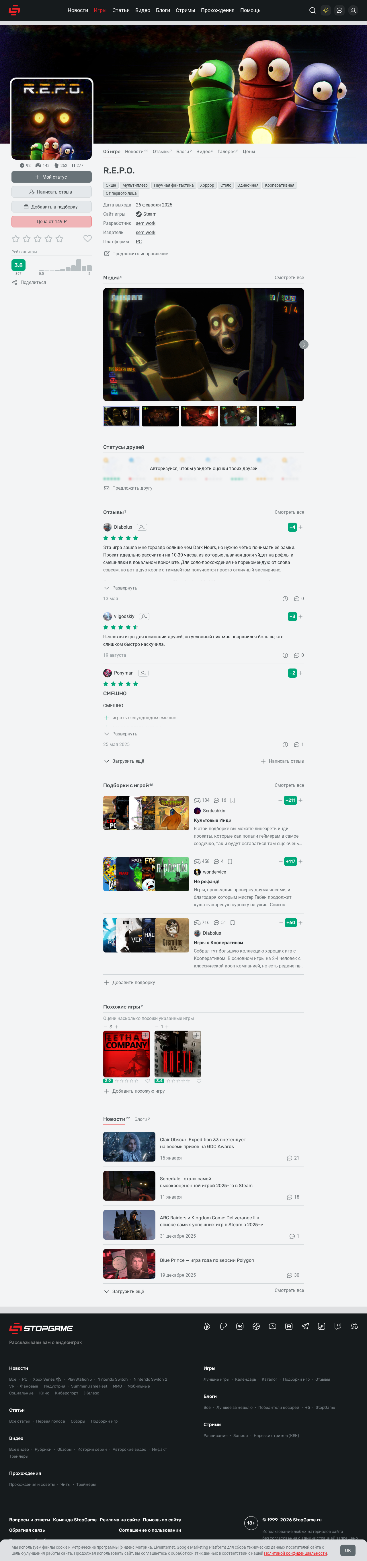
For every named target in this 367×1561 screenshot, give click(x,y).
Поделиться (33, 282)
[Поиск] (312, 10)
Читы (65, 1484)
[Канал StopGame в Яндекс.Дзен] (256, 1326)
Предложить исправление (140, 253)
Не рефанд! (206, 881)
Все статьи (19, 1421)
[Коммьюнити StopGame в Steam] (321, 1326)
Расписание (216, 1435)
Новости (78, 10)
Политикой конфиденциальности (295, 1553)
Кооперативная (279, 185)
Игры (100, 10)
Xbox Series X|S (47, 1379)
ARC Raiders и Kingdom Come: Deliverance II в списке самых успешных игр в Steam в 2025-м (211, 1221)
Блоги (163, 10)
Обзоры (78, 1421)
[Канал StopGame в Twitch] (337, 1326)
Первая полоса (50, 1421)
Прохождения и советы (32, 1484)
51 (223, 922)
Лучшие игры (216, 1379)
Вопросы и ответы (29, 1520)
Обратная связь (27, 1530)
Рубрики (43, 1449)
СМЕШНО (115, 693)
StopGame (325, 1407)
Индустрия (54, 1386)
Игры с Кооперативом (218, 942)
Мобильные (139, 1386)
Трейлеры (18, 1456)
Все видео (19, 1449)
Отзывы (322, 1379)
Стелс (225, 185)
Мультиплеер (135, 185)
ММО (117, 1386)
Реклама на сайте (120, 1520)
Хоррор (207, 185)
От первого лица (121, 193)
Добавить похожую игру (138, 1091)
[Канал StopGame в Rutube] (288, 1326)
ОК (348, 1550)
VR (11, 1386)
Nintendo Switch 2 (150, 1379)
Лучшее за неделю (234, 1407)
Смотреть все (289, 277)
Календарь (245, 1379)
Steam (150, 214)
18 (296, 1197)
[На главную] (14, 10)
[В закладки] (232, 800)
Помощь (250, 10)
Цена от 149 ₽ (52, 221)
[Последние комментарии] (339, 10)
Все (12, 1379)
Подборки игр (104, 1421)
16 (223, 800)
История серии (92, 1449)
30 (296, 1275)
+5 (307, 1407)
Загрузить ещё (128, 761)
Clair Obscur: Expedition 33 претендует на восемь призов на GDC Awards (203, 1143)
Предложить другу (132, 488)
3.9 (108, 1081)
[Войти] (353, 10)
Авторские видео (129, 1449)
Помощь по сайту (162, 1520)
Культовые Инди (212, 820)
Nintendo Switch (112, 1379)
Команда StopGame (75, 1520)
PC (139, 241)
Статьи (121, 10)
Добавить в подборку (54, 207)
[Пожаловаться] (285, 598)
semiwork (145, 223)
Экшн (111, 185)
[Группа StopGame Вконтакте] (239, 1326)
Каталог (269, 1379)
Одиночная (248, 185)
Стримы (185, 10)
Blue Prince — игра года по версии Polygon (207, 1260)
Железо (91, 1393)
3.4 (159, 1081)
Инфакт (159, 1449)
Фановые (29, 1386)
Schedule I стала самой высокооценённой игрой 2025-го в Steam (206, 1182)
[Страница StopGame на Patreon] (223, 1326)
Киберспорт (66, 1393)
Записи (240, 1435)
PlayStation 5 (79, 1379)
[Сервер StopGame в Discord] (354, 1326)
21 (296, 1158)
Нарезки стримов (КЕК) (276, 1435)
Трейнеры (86, 1484)
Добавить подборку (133, 982)
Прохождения (218, 10)
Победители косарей (278, 1407)
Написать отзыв (54, 192)
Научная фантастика (174, 185)
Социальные (21, 1393)
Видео (142, 10)
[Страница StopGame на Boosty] (207, 1326)
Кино (44, 1393)
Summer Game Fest (89, 1386)
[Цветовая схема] (326, 10)
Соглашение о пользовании (150, 1530)
